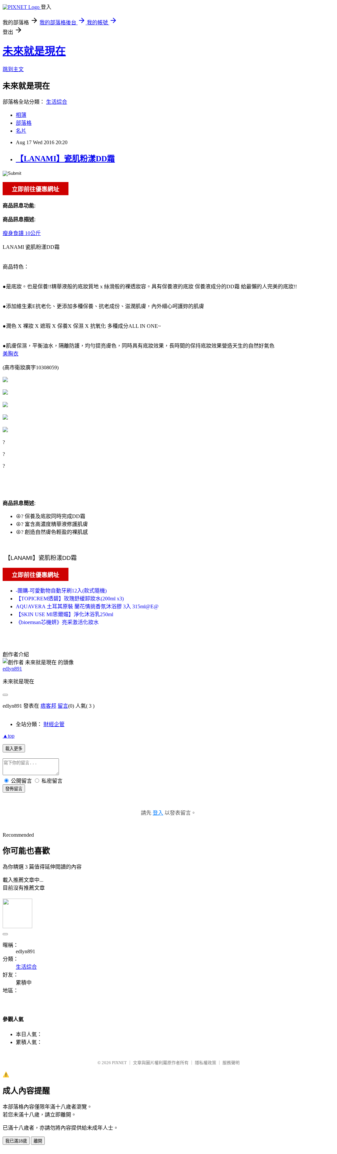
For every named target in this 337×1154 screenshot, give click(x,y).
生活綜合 (56, 102)
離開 (38, 1141)
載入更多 (13, 748)
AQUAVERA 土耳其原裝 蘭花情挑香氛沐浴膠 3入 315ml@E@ (87, 606)
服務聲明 (231, 1062)
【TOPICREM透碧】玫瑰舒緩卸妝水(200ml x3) (70, 598)
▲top (8, 736)
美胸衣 (10, 353)
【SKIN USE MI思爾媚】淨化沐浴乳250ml (64, 614)
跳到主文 (13, 69)
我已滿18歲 (16, 1141)
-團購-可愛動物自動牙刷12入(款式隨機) (61, 590)
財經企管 (54, 724)
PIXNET (119, 1062)
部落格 (24, 123)
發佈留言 (13, 788)
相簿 (21, 115)
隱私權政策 (205, 1062)
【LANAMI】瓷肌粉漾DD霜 (65, 158)
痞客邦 (48, 706)
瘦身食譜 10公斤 (22, 233)
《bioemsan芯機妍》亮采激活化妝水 (57, 622)
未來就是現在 (34, 51)
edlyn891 (12, 668)
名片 (21, 131)
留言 (63, 706)
